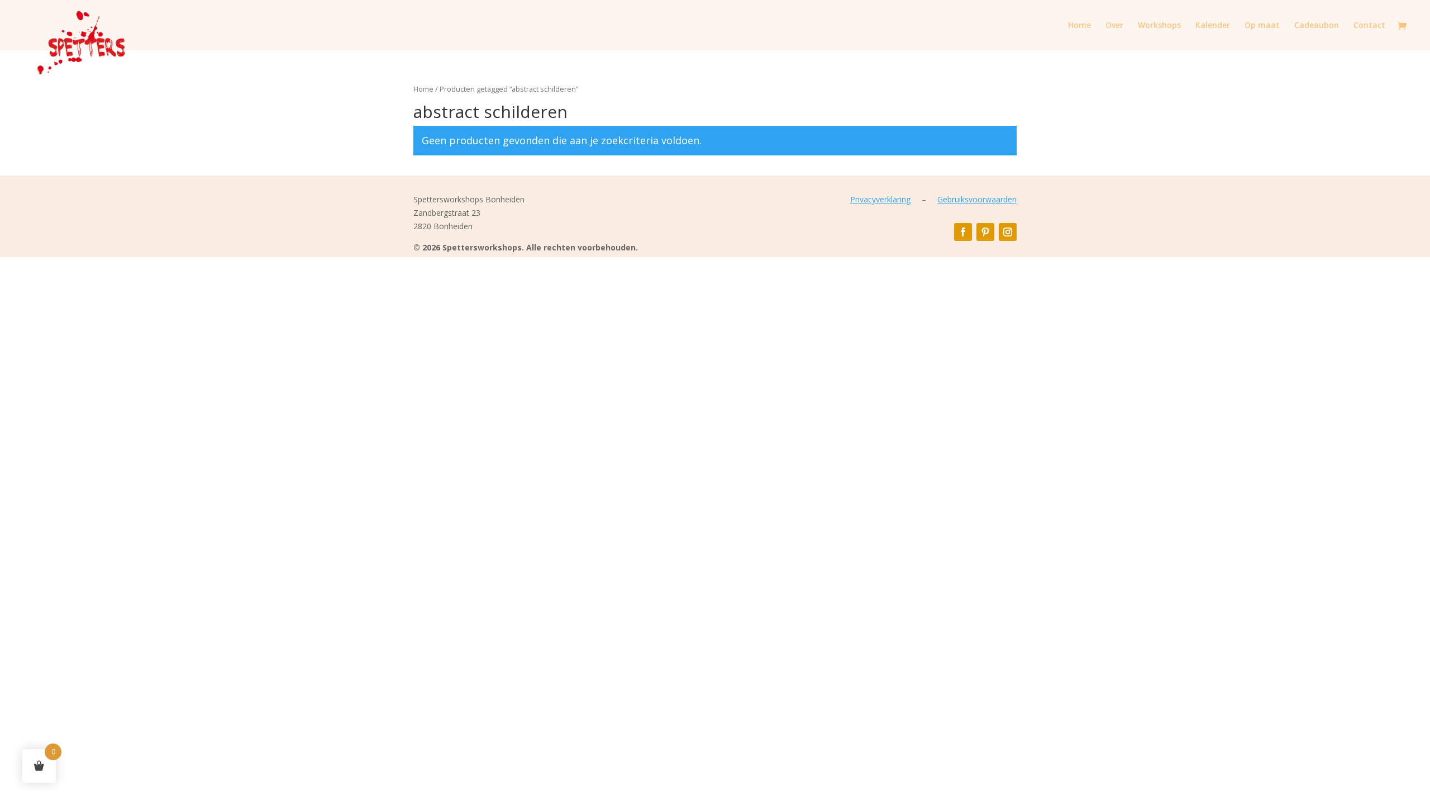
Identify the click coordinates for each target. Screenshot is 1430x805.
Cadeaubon (1316, 25)
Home (1079, 25)
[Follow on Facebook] (963, 232)
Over (1114, 25)
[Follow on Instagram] (1008, 232)
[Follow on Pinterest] (985, 232)
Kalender (1212, 25)
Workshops (1159, 25)
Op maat (1262, 25)
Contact (1369, 25)
